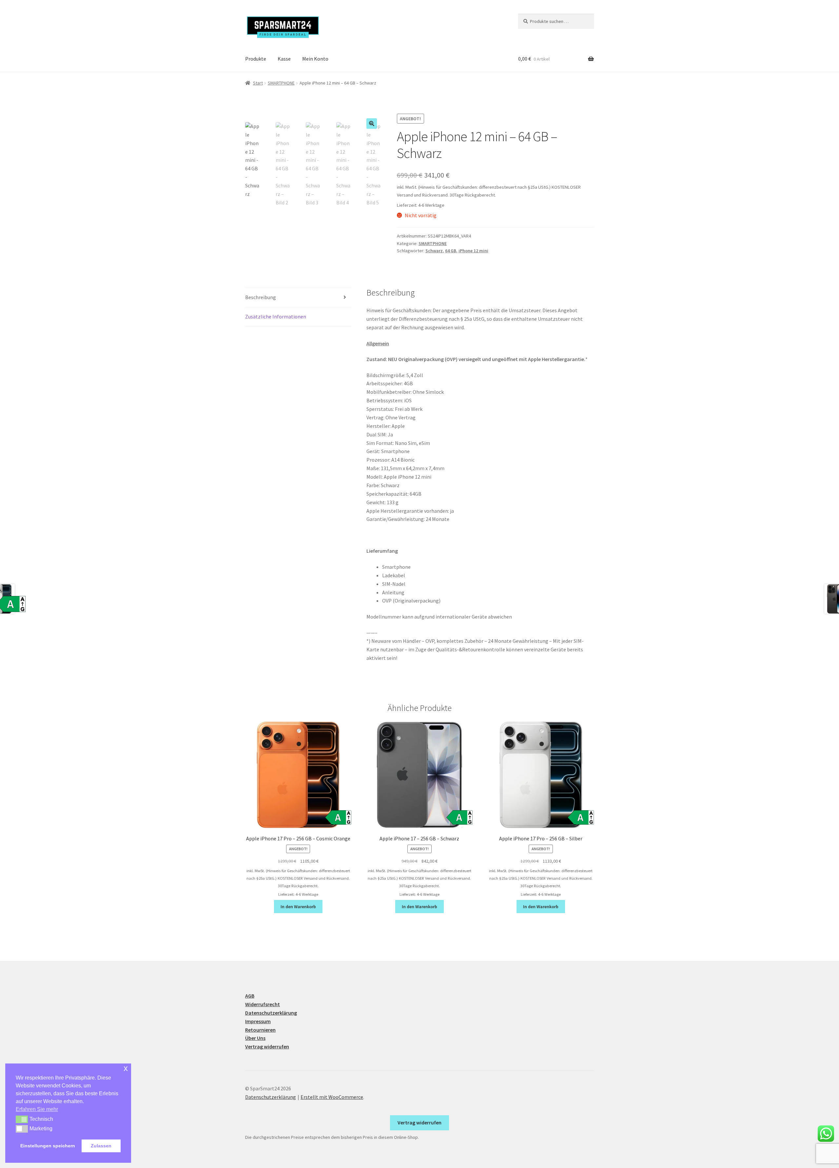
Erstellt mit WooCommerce (332, 1097)
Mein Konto (315, 58)
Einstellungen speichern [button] (47, 1145)
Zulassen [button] (101, 1145)
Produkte (255, 58)
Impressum (258, 1021)
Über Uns (255, 1038)
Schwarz (434, 251)
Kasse (284, 58)
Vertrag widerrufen (267, 1046)
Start (258, 83)
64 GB (450, 251)
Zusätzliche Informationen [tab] (275, 316)
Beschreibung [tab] (260, 297)
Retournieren (260, 1029)
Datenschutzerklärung (271, 1012)
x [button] (126, 1068)
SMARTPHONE (281, 83)
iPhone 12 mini (473, 251)
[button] (371, 123)
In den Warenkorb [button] (298, 907)
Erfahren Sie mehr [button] (37, 1109)
